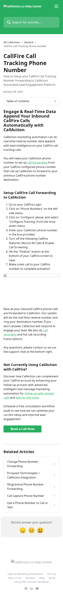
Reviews (30, 578)
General (28, 42)
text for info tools (27, 398)
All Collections (12, 42)
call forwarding (37, 162)
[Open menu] (56, 6)
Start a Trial (14, 578)
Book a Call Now (22, 429)
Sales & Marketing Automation (25, 574)
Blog (41, 578)
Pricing (51, 574)
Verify (52, 578)
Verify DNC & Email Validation (31, 581)
